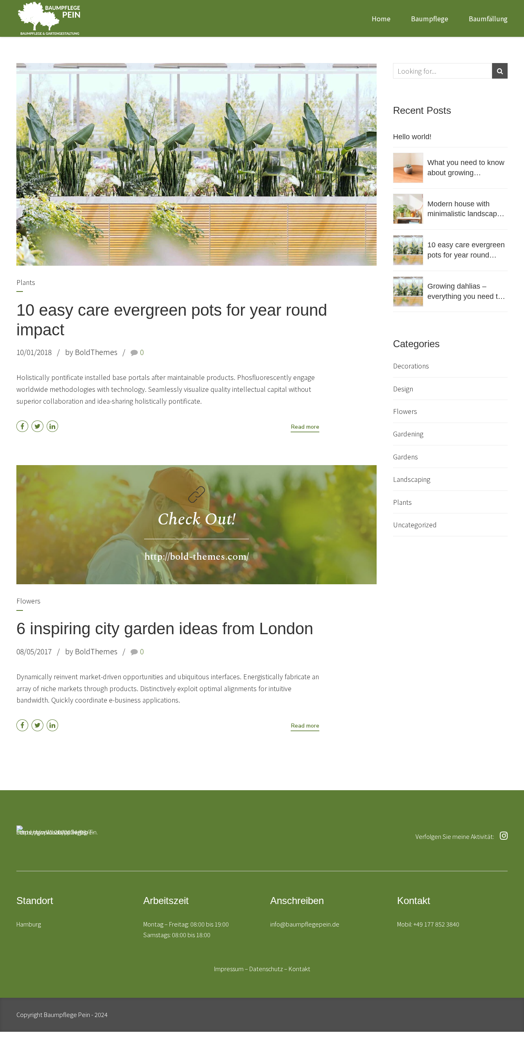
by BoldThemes (91, 352)
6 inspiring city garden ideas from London (164, 628)
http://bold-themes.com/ (196, 556)
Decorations (411, 366)
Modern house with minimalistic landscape (464, 209)
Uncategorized (415, 524)
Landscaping (411, 479)
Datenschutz (266, 968)
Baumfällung (488, 18)
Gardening (408, 433)
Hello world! (412, 137)
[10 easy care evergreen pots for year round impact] (196, 164)
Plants (25, 282)
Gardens (405, 456)
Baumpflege (429, 18)
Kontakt (299, 968)
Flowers (28, 601)
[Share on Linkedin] (53, 426)
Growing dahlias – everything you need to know (464, 291)
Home (381, 18)
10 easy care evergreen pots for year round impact (466, 250)
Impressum (229, 968)
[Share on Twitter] (37, 426)
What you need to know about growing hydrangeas (465, 168)
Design (403, 388)
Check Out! (197, 519)
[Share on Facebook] (22, 426)
